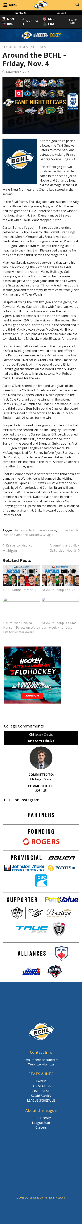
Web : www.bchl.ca (41, 1064)
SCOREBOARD (41, 1096)
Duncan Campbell (15, 535)
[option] (20, 20)
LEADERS (41, 1081)
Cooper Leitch (68, 530)
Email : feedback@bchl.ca (41, 1060)
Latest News (38, 47)
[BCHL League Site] (41, 5)
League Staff (41, 1123)
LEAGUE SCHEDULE (41, 1100)
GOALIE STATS (41, 1091)
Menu (13, 5)
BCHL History (41, 1118)
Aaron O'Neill (24, 530)
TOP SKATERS (41, 1086)
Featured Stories (15, 47)
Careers (41, 1127)
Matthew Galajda (41, 535)
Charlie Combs (45, 530)
